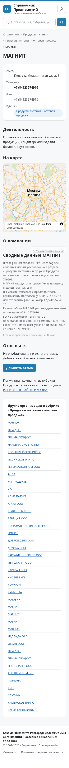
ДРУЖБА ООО (17, 548)
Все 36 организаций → (23, 710)
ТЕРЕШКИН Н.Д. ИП (21, 673)
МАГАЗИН (14, 599)
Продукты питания (35, 34)
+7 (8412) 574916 (26, 87)
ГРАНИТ (13, 533)
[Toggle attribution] (61, 224)
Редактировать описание (48, 251)
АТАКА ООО (15, 503)
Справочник (11, 34)
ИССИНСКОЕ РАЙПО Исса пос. (25, 390)
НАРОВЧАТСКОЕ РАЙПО (23, 444)
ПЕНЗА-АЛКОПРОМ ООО (24, 466)
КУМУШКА (15, 592)
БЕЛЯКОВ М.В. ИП (19, 511)
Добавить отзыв (19, 368)
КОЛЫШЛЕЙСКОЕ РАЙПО (24, 452)
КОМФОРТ (14, 584)
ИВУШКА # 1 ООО (20, 562)
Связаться (9, 752)
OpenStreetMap (15, 227)
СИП (11, 688)
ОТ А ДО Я (14, 430)
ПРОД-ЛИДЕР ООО (20, 666)
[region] (34, 198)
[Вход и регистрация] (62, 9)
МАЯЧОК (14, 422)
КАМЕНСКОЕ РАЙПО (21, 702)
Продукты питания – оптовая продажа (30, 40)
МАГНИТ (13, 607)
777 (10, 489)
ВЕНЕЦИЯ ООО (17, 518)
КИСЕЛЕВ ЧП (16, 577)
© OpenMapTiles (31, 223)
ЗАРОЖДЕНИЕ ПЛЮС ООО (25, 555)
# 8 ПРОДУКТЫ (17, 481)
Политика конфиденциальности (42, 752)
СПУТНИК (14, 695)
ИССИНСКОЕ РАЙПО (21, 459)
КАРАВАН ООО (17, 570)
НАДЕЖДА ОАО (18, 636)
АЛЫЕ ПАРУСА (17, 496)
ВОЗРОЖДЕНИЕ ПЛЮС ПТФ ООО (29, 526)
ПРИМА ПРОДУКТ (19, 437)
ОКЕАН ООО (16, 643)
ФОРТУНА (14, 680)
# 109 (11, 474)
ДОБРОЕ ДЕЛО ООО (21, 540)
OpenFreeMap (14, 223)
